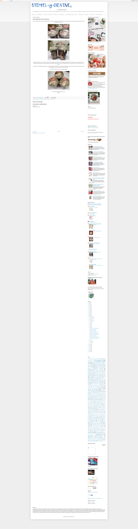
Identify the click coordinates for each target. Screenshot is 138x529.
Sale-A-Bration (95, 407)
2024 (89, 305)
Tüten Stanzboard (101, 429)
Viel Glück (96, 433)
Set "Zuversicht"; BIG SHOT (98, 414)
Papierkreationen (91, 206)
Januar (91, 342)
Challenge (93, 367)
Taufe (99, 425)
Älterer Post (82, 131)
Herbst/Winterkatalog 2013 (95, 382)
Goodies (102, 380)
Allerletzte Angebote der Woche (94, 333)
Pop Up (94, 403)
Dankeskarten (90, 369)
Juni (90, 324)
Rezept (90, 406)
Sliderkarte (98, 416)
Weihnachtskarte (91, 436)
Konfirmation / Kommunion (92, 392)
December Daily (97, 369)
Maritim (94, 396)
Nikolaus (89, 399)
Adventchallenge (90, 360)
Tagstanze (99, 424)
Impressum (86, 14)
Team (103, 425)
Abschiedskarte (102, 359)
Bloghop (92, 366)
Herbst (89, 382)
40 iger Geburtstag (95, 358)
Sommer (101, 416)
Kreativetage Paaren (90, 393)
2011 (89, 349)
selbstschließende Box (91, 412)
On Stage (103, 399)
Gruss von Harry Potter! (96, 243)
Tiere (88, 429)
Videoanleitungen (91, 433)
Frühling (90, 374)
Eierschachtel (103, 370)
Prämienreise (103, 403)
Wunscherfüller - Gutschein (97, 252)
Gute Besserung (98, 381)
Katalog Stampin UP (96, 390)
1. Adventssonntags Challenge (97, 162)
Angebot (94, 361)
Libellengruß (89, 395)
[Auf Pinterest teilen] (55, 97)
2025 (89, 304)
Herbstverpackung (95, 383)
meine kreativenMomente (93, 249)
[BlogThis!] (52, 97)
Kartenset (102, 389)
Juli (90, 323)
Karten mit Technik (92, 389)
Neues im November (91, 213)
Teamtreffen (102, 426)
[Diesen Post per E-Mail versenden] (51, 97)
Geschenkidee (96, 379)
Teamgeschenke (90, 426)
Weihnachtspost (90, 437)
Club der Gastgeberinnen (100, 367)
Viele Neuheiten (95, 207)
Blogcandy (89, 366)
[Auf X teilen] (53, 97)
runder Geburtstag (99, 406)
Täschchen (102, 424)
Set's (103, 414)
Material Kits (102, 396)
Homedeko (94, 385)
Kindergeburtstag (101, 391)
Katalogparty (102, 390)
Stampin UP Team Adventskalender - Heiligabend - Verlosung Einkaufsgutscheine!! (98, 185)
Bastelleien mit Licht (97, 364)
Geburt (103, 375)
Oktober (91, 319)
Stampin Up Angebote (93, 418)
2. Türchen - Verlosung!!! (96, 190)
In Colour (103, 385)
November (91, 318)
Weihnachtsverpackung (99, 437)
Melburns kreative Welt (92, 264)
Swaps (89, 424)
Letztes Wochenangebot (92, 335)
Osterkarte (89, 401)
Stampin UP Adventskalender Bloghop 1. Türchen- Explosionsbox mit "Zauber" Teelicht (99, 178)
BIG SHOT (91, 365)
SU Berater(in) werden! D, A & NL (71, 14)
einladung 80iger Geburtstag (95, 371)
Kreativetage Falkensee (101, 392)
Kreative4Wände (91, 221)
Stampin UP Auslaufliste (92, 329)
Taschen (89, 425)
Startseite (33, 14)
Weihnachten (99, 434)
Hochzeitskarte (89, 385)
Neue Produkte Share (96, 172)
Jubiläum (89, 387)
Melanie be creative (92, 230)
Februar (91, 341)
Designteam (94, 370)
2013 (89, 346)
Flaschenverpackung (102, 373)
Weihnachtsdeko (90, 435)
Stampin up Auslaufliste (92, 330)
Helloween (103, 381)
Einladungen (102, 371)
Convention (89, 368)
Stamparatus (93, 417)
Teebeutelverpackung (96, 427)
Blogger (73, 516)
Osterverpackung (98, 401)
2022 (89, 308)
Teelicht (103, 427)
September (91, 320)
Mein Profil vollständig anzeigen (92, 88)
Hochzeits (95, 384)
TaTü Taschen (95, 425)
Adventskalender (98, 360)
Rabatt (92, 405)
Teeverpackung (103, 428)
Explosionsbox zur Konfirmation (94, 338)
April (90, 327)
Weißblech (89, 438)
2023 (89, 307)
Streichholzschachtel (94, 423)
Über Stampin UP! (40, 14)
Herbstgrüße (89, 383)
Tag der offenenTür (94, 424)
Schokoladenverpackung (92, 411)
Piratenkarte (102, 402)
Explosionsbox (90, 373)
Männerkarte (90, 396)
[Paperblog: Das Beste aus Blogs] (90, 495)
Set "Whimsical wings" (100, 413)
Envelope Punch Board (101, 372)
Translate (95, 275)
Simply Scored (98, 415)
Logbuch (93, 395)
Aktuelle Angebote (99, 14)
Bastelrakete (91, 236)
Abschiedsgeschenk (96, 359)
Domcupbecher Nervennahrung (94, 328)
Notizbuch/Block (98, 399)
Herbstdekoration (102, 382)
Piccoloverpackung (93, 402)
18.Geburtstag (89, 358)
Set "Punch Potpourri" (98, 412)
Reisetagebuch (103, 405)
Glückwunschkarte (90, 380)
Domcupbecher (99, 370)
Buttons (98, 366)
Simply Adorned (93, 415)
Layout (98, 394)
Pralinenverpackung (98, 403)
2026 (89, 303)
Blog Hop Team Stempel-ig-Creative (98, 265)
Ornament (99, 400)
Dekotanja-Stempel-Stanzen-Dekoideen (95, 223)
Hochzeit (101, 383)
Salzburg (102, 407)
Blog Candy (97, 365)
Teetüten (98, 428)
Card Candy (102, 366)
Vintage (100, 433)
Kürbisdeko (94, 394)
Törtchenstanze (96, 429)
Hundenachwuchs (98, 385)
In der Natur (95, 224)
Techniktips (89, 427)
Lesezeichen (102, 394)
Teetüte (95, 428)
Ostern (92, 401)
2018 (89, 313)
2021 (89, 309)
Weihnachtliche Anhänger (96, 237)
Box (95, 366)
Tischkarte (92, 429)
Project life (96, 404)
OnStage (95, 400)
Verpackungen (99, 432)
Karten (100, 388)
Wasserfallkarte (92, 434)
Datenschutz (92, 14)
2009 (89, 351)
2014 (89, 345)
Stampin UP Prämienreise (102, 418)
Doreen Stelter (96, 81)
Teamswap (96, 426)
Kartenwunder (89, 390)
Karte (101, 387)
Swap (103, 423)
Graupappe (93, 381)
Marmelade (98, 396)
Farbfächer (97, 373)
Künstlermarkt (89, 394)
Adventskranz (89, 361)
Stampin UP (98, 417)
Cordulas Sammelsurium (93, 251)
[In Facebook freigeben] (54, 97)
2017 (89, 314)
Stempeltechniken (102, 422)
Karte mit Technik (95, 388)
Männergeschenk (102, 395)
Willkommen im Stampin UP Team (94, 334)
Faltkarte (94, 373)
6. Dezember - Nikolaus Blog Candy (98, 151)
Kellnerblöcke (92, 391)
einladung (90, 371)
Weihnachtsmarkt (100, 436)
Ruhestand (93, 406)
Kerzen (96, 391)
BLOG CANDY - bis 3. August (97, 146)
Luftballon (97, 395)
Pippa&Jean (98, 402)
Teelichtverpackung (90, 428)
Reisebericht (98, 405)
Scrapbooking (101, 411)
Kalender (97, 387)
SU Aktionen (99, 423)
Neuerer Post (35, 131)
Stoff (89, 423)
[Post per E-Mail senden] (45, 97)
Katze (88, 391)
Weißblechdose (95, 438)
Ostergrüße (103, 400)
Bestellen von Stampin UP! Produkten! (50, 14)
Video (104, 432)
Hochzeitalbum (90, 384)
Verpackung (90, 432)
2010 (89, 350)
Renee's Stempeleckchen (93, 212)
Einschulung (95, 372)
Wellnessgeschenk (101, 438)
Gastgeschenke (96, 375)
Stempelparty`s (61, 14)
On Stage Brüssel (90, 400)
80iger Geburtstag (90, 359)
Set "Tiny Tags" (94, 413)
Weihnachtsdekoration (99, 435)
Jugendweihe (93, 387)
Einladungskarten (90, 372)
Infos (103, 386)
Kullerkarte (103, 393)
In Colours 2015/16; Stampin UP (96, 386)
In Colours (89, 386)
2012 (89, 347)
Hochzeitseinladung (101, 384)
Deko (102, 369)
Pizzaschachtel (90, 403)
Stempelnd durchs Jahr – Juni (93, 222)
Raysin (95, 405)
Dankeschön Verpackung (98, 368)
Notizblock (93, 399)
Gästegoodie (90, 375)
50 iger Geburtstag (101, 358)
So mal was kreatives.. (96, 167)
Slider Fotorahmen (93, 416)
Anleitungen (81, 14)
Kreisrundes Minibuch (97, 393)
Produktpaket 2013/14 (91, 404)
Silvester (89, 415)
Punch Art (100, 404)
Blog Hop (102, 365)
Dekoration (89, 370)
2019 (89, 312)
